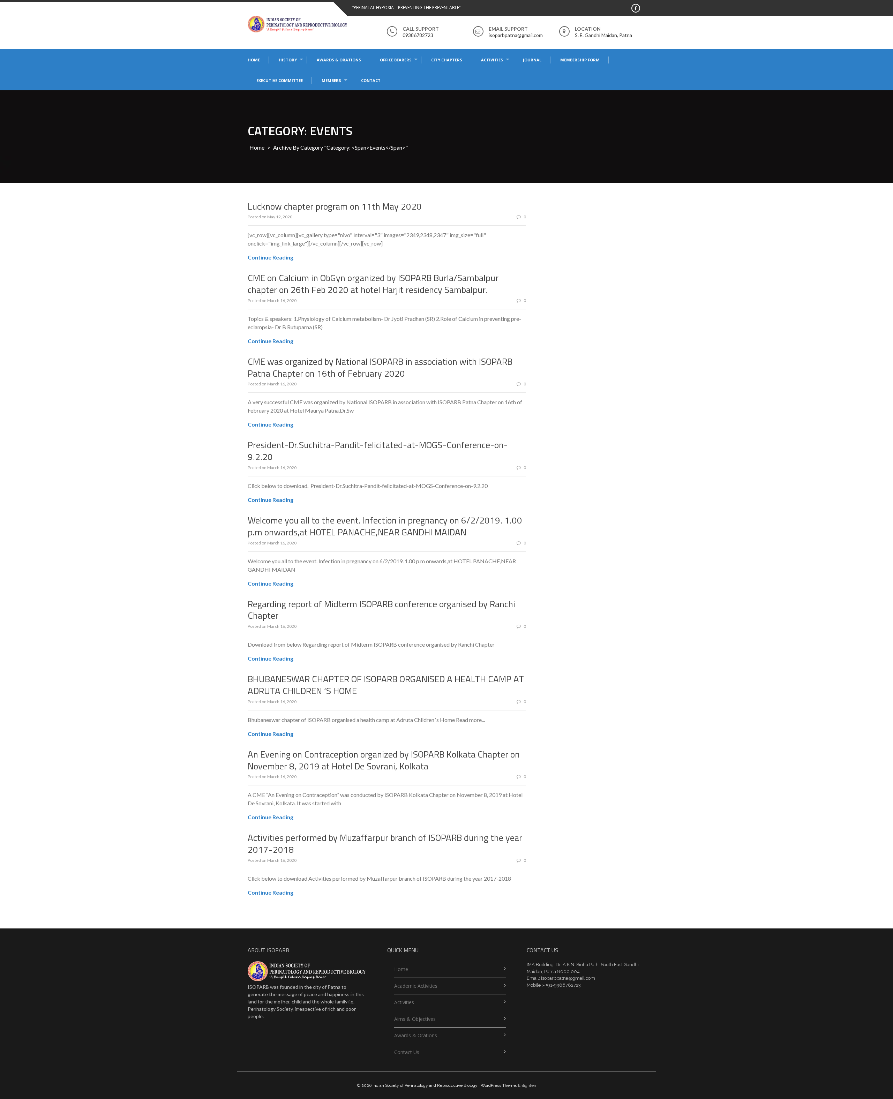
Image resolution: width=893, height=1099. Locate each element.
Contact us (406, 1052)
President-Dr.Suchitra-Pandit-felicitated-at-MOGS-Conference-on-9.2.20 (378, 451)
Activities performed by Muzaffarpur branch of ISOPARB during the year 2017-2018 (385, 843)
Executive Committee (279, 80)
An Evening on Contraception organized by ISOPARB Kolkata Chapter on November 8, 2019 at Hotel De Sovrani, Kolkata (384, 760)
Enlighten (527, 1085)
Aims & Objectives (415, 1019)
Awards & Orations (339, 59)
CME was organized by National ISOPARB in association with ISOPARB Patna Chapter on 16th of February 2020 (380, 367)
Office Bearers (396, 59)
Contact (371, 80)
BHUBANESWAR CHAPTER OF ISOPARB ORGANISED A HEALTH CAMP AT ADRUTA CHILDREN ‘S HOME (386, 685)
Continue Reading (270, 257)
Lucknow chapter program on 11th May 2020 (335, 206)
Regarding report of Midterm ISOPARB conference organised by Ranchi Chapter (381, 610)
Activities (492, 59)
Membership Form (580, 59)
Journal (532, 59)
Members (331, 80)
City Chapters (446, 59)
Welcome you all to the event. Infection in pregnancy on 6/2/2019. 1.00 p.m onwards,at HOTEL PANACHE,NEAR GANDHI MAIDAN (385, 526)
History (288, 59)
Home (254, 59)
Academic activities (415, 986)
